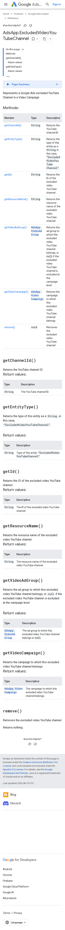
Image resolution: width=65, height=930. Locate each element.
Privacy (18, 913)
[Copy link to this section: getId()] (23, 472)
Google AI (8, 892)
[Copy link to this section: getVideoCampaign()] (48, 653)
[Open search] (47, 4)
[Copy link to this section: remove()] (25, 711)
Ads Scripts (37, 4)
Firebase (8, 880)
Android (7, 869)
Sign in (57, 4)
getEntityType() (13, 139)
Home (6, 13)
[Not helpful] (30, 25)
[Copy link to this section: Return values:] (30, 374)
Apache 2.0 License (13, 769)
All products (9, 898)
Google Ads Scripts (38, 13)
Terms (6, 913)
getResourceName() (16, 199)
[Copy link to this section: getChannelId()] (39, 361)
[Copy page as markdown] (44, 39)
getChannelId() (12, 125)
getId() (8, 174)
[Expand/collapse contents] (23, 49)
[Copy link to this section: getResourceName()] (46, 526)
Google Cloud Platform (16, 886)
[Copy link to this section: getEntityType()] (42, 407)
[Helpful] (25, 25)
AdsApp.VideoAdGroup (36, 231)
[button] (32, 84)
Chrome (7, 875)
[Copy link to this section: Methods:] (22, 108)
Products (18, 13)
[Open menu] (5, 4)
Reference (13, 18)
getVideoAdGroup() (15, 227)
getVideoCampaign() (16, 291)
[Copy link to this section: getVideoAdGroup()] (46, 581)
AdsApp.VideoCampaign (37, 295)
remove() (9, 327)
